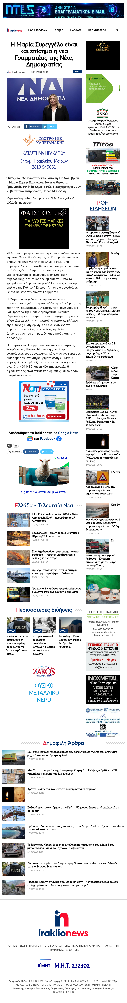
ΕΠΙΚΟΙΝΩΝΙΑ (55, 950)
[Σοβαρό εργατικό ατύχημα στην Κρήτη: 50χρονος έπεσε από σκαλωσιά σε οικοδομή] (13, 813)
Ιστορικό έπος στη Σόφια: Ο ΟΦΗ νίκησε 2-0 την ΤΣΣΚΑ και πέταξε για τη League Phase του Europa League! (103, 237)
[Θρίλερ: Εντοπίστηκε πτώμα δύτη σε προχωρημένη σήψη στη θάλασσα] (18, 575)
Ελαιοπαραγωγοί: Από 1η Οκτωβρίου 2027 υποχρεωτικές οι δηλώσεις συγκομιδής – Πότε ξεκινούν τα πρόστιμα (102, 350)
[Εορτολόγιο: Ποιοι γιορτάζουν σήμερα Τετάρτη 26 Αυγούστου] (70, 625)
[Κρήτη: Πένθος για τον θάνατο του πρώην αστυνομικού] (13, 794)
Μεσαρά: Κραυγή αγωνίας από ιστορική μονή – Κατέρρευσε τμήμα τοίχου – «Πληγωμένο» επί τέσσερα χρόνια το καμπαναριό (73, 883)
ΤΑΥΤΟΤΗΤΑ (111, 945)
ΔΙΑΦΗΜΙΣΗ (73, 950)
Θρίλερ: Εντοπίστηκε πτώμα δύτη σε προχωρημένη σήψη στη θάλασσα (54, 571)
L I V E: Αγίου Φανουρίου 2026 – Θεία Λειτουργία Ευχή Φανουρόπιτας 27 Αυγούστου (55, 517)
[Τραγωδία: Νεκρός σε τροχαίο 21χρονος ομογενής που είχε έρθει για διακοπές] (18, 594)
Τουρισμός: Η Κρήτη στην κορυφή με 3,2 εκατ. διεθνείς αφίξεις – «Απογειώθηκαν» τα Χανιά (103, 312)
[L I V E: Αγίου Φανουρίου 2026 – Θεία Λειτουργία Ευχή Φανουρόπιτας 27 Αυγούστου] (18, 520)
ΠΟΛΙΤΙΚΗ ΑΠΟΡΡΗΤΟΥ (87, 945)
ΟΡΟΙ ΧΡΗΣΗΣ (61, 945)
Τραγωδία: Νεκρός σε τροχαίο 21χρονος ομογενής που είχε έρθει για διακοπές (56, 590)
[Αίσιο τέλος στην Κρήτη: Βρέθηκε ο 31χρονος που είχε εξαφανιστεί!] (97, 373)
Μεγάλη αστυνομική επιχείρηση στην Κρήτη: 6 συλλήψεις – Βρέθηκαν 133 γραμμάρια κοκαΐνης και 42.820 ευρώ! (72, 772)
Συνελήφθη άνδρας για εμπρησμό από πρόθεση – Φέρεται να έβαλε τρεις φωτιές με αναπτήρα (55, 555)
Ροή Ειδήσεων (37, 30)
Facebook (48, 438)
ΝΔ (15, 446)
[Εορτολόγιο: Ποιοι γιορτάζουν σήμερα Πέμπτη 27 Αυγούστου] (18, 538)
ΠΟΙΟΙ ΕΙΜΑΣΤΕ (39, 945)
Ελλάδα (75, 30)
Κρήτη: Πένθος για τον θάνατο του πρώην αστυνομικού (61, 789)
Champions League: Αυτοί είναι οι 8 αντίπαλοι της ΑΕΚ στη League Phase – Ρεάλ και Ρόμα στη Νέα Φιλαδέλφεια (101, 418)
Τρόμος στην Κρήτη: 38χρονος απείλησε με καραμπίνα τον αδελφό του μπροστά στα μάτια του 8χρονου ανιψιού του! (70, 846)
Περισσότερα (97, 30)
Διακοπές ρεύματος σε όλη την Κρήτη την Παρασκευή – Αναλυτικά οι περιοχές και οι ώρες (103, 456)
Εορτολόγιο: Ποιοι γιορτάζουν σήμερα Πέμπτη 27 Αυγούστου (55, 534)
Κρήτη (58, 30)
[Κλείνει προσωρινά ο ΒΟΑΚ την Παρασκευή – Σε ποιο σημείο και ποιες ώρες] (97, 477)
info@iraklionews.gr (101, 984)
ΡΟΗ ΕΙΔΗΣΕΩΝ (17, 945)
